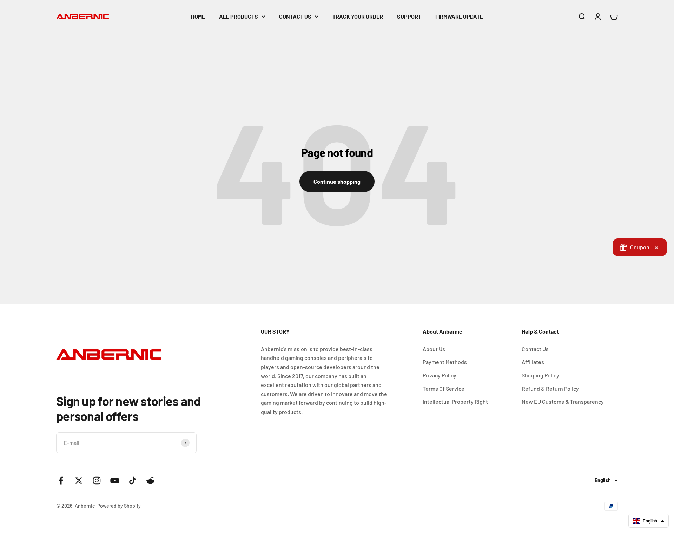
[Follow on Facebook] (61, 480)
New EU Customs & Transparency (563, 401)
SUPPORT (409, 16)
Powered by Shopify (119, 506)
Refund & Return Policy (550, 388)
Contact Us (535, 349)
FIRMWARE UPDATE (459, 16)
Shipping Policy (540, 375)
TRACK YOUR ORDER (357, 16)
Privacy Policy (439, 375)
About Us (434, 349)
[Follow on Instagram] (96, 480)
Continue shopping (337, 181)
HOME (198, 16)
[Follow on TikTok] (132, 480)
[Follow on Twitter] (79, 480)
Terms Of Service (443, 388)
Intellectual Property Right (455, 401)
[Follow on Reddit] (150, 480)
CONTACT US (295, 16)
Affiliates (533, 361)
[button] (648, 520)
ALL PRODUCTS (238, 16)
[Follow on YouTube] (114, 480)
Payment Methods (445, 361)
